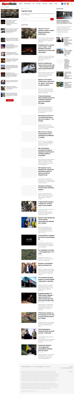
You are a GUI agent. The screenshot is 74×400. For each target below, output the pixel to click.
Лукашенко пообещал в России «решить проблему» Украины (46, 187)
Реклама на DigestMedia (25, 0)
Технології (44, 3)
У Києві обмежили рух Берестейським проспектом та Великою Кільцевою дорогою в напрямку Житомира (46, 99)
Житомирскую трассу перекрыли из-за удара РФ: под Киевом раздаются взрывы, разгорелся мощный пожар (46, 171)
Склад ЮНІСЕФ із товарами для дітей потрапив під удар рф (46, 237)
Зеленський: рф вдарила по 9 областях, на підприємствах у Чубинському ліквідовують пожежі (64, 22)
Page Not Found (26, 8)
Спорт (56, 3)
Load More (10, 100)
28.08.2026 (40, 191)
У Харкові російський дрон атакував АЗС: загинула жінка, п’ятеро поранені (12, 87)
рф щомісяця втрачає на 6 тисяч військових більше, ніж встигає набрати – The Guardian (12, 53)
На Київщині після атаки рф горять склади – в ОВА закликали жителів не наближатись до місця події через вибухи (11, 22)
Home (22, 8)
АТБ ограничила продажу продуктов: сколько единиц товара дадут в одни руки (46, 279)
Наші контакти (32, 0)
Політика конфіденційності (9, 0)
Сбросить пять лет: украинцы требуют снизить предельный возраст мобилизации (9, 14)
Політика (38, 3)
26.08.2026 (66, 46)
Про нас (3, 0)
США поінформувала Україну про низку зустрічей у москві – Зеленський (46, 331)
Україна (20, 3)
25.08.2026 (66, 56)
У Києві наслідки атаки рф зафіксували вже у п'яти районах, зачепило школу (68, 85)
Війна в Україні (27, 3)
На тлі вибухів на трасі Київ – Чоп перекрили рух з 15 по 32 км (46, 251)
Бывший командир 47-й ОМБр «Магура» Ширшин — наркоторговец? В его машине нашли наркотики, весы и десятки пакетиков (46, 297)
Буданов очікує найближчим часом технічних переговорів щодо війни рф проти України (11, 94)
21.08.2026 (66, 79)
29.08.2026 (40, 35)
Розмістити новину (17, 0)
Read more (59, 34)
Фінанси (51, 3)
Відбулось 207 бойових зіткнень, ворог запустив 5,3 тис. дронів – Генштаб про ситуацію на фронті (12, 39)
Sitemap (36, 0)
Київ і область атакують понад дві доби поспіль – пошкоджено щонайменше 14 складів (12, 59)
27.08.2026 (58, 24)
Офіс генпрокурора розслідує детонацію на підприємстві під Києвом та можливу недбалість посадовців (46, 152)
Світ (33, 3)
